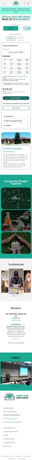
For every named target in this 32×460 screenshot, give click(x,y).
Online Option (16, 108)
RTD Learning (9, 456)
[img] (16, 318)
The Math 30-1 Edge (9, 442)
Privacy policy (18, 456)
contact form (12, 418)
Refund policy (26, 456)
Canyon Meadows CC (9, 151)
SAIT (20, 38)
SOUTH (11, 38)
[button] (3, 3)
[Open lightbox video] (16, 281)
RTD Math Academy (9, 439)
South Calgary (19, 76)
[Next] (28, 279)
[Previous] (3, 279)
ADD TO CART (16, 98)
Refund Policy (7, 446)
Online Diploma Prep (9, 428)
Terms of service (21, 458)
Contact (5, 435)
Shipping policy (12, 458)
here (22, 343)
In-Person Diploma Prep (10, 431)
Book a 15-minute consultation (12, 422)
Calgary (10, 28)
